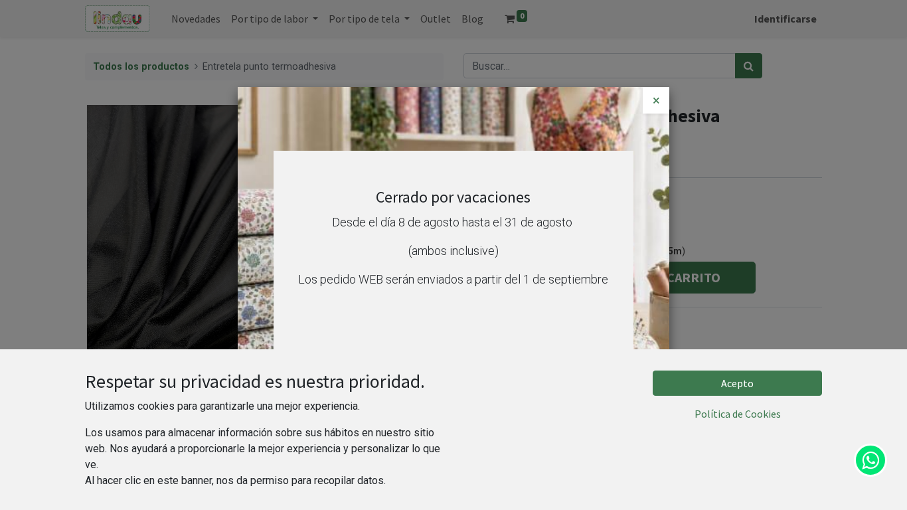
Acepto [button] (737, 383)
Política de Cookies (738, 413)
